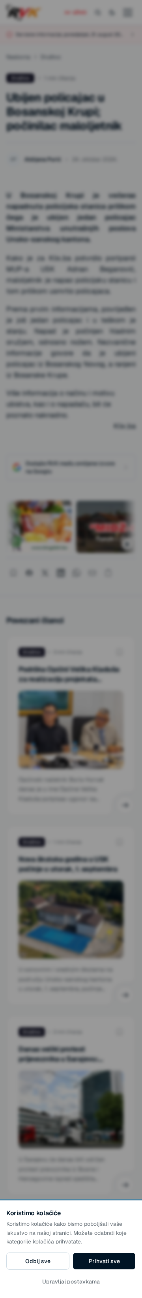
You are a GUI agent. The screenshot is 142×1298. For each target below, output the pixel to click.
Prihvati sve (104, 1261)
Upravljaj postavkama (71, 1281)
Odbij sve (37, 1261)
